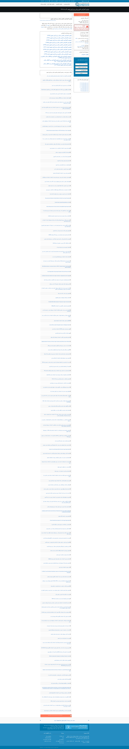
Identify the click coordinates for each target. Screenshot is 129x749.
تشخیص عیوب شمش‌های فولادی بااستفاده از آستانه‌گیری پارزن (60, 358)
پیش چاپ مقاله (61, 742)
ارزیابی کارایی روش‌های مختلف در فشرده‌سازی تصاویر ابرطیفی (60, 634)
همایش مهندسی (67, 4)
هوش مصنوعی (82, 10)
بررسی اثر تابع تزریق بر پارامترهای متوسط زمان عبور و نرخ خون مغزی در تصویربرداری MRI (56, 362)
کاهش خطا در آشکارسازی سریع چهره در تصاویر (63, 152)
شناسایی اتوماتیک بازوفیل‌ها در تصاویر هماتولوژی (62, 297)
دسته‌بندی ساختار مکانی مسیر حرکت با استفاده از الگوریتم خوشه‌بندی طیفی (58, 576)
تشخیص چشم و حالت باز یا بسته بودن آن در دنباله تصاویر (61, 230)
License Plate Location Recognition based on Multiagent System (59, 324)
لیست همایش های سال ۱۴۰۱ (84, 86)
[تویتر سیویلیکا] (84, 1)
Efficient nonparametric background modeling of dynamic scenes (59, 656)
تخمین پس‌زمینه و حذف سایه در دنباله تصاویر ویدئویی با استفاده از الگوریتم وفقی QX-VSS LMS (55, 647)
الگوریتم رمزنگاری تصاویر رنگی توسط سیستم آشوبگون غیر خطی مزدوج (59, 349)
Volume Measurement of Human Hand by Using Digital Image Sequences (58, 206)
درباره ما (82, 741)
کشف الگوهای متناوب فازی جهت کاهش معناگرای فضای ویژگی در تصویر (59, 406)
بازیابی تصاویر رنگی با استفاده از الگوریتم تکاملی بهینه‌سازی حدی (60, 616)
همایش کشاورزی (59, 4)
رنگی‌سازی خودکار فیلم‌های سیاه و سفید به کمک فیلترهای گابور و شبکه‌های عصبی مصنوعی (56, 445)
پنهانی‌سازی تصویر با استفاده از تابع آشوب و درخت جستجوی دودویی (60, 148)
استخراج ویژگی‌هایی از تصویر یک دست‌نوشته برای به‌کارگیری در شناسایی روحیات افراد (57, 279)
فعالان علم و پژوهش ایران (47, 739)
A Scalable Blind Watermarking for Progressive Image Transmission (59, 301)
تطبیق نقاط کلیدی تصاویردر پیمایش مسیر (64, 679)
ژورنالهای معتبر (61, 739)
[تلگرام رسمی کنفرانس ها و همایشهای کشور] (88, 1)
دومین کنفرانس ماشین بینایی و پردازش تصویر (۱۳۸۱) (59, 37)
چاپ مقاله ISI (62, 736)
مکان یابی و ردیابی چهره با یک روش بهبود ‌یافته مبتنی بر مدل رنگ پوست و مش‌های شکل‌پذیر (56, 126)
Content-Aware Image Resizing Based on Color (62, 202)
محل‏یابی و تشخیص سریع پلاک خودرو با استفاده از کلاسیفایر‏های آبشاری (59, 692)
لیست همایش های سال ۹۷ (84, 90)
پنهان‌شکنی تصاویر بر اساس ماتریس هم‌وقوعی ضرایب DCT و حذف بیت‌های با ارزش (57, 181)
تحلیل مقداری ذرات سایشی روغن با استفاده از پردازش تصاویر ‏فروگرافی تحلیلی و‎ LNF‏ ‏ (57, 370)
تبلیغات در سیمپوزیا (85, 742)
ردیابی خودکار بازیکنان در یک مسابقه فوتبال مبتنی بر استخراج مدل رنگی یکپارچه (58, 116)
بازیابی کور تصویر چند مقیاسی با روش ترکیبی (63, 554)
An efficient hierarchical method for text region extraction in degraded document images (56, 275)
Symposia (41, 747)
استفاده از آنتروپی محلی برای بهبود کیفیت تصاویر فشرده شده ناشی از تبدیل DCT (58, 112)
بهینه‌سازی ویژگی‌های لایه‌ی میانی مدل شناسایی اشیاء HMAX (61, 598)
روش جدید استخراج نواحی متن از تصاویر (64, 638)
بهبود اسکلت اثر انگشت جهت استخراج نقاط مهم (62, 333)
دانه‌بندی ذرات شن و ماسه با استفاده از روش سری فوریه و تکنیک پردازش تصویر (58, 493)
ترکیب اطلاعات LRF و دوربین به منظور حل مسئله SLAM (61, 243)
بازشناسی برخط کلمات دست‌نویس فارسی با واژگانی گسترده (61, 524)
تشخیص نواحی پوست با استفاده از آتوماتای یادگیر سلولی (61, 173)
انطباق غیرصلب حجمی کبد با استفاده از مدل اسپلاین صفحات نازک (60, 391)
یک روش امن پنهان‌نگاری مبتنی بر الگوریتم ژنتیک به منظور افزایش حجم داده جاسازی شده (56, 387)
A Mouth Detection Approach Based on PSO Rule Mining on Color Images (58, 130)
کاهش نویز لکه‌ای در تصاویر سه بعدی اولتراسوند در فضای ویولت (60, 586)
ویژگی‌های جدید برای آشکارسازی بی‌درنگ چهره (63, 164)
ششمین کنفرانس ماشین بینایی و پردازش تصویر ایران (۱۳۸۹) (57, 44)
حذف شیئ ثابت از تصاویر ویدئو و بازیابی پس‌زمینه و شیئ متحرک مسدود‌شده (58, 625)
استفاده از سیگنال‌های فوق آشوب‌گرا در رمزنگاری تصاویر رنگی (60, 683)
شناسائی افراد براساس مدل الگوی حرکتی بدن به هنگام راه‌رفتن (60, 410)
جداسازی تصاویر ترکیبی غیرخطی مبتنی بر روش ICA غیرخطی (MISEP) (59, 234)
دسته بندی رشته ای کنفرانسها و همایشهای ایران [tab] (64, 720)
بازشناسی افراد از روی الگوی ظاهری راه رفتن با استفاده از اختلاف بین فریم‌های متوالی (57, 710)
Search (86, 62)
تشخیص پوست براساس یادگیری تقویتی (64, 516)
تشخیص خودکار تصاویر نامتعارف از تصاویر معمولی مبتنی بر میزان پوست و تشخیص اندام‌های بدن (55, 590)
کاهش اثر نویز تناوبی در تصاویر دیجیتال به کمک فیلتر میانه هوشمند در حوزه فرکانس (57, 542)
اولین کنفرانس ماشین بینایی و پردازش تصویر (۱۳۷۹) (59, 35)
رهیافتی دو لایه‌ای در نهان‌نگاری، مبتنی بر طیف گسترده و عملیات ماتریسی (59, 484)
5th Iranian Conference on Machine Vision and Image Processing (48, 20)
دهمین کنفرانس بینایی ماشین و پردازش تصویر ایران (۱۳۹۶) (57, 54)
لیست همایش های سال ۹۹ (84, 88)
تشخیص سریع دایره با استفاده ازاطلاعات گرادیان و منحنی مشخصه (60, 550)
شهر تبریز (82, 45)
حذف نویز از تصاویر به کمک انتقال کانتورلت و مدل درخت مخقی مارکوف (59, 185)
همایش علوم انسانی (50, 4)
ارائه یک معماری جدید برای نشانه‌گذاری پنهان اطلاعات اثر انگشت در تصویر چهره (58, 189)
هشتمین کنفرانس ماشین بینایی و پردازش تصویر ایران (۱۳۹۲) (57, 49)
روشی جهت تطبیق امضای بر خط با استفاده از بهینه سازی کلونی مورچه (59, 480)
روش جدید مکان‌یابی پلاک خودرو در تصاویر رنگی (63, 594)
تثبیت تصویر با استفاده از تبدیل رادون (64, 567)
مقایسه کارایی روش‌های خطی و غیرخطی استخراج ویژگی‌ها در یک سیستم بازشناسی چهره (56, 453)
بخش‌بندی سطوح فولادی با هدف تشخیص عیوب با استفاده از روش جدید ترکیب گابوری (57, 497)
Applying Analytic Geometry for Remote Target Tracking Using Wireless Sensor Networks (56, 341)
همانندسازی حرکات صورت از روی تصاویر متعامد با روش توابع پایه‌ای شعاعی (58, 506)
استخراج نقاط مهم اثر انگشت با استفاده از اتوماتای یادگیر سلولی (60, 337)
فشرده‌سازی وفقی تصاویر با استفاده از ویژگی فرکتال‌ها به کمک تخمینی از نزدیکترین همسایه (56, 134)
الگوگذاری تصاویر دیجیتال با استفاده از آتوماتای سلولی (62, 320)
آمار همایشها (77, 741)
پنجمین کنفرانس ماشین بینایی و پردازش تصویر (74, 10)
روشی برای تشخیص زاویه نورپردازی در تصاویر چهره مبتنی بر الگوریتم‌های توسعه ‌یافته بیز (56, 538)
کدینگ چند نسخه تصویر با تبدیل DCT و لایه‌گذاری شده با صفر (61, 85)
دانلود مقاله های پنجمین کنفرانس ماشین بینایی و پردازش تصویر (55, 715)
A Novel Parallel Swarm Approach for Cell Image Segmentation (60, 520)
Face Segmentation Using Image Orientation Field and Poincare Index (58, 271)
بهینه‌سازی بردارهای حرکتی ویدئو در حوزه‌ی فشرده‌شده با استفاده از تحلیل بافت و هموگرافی (56, 177)
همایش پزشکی (43, 4)
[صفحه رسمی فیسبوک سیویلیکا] (85, 1)
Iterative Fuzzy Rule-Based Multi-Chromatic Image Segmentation (59, 449)
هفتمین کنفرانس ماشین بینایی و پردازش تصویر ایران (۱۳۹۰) (57, 47)
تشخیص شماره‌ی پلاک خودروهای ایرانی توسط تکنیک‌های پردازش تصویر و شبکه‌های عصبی (56, 563)
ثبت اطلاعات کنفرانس (70, 741)
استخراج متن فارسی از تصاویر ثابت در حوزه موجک (62, 471)
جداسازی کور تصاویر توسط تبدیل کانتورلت (63, 160)
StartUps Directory (48, 737)
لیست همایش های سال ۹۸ (84, 89)
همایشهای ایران (87, 10)
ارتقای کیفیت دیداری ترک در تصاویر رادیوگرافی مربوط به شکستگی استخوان (58, 457)
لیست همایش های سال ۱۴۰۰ (84, 87)
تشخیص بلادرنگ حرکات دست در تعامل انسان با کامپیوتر (61, 156)
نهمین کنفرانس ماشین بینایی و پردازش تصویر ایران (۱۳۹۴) (57, 51)
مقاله (63, 737)
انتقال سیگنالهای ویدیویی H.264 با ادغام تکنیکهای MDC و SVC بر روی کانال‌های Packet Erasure (55, 89)
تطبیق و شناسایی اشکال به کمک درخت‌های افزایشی (62, 660)
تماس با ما (86, 741)
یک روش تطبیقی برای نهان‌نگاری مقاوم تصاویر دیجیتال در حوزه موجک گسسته (58, 546)
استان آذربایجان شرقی (80, 46)
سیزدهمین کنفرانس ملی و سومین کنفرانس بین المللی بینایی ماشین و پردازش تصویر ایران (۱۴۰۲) (57, 64)
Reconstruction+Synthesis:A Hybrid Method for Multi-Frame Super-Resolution (57, 198)
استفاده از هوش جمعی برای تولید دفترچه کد (63, 247)
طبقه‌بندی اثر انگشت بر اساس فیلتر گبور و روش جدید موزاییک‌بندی (60, 383)
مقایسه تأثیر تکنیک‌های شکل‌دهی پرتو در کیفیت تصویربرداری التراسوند (59, 366)
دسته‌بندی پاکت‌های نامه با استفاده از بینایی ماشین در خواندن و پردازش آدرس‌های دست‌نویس (56, 602)
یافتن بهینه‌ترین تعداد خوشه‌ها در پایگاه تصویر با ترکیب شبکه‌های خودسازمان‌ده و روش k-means (56, 612)
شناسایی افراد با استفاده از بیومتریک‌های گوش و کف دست (61, 256)
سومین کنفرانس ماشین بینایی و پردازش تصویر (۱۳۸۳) (58, 40)
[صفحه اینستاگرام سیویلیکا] (82, 1)
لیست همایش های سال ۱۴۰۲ (84, 85)
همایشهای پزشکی (48, 736)
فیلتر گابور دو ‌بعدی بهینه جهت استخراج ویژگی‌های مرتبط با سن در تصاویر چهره (58, 528)
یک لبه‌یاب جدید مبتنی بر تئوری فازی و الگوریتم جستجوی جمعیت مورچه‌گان (59, 345)
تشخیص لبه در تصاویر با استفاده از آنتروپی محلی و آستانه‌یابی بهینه (60, 93)
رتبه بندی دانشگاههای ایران (60, 741)
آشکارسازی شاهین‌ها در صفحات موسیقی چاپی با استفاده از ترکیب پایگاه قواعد (58, 374)
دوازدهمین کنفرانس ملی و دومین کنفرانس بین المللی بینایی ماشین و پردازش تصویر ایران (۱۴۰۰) (57, 60)
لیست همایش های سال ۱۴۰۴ (84, 82)
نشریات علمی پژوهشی (47, 741)
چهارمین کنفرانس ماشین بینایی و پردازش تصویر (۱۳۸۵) (58, 42)
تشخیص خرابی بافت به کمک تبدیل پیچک (64, 293)
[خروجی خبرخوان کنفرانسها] (87, 1)
